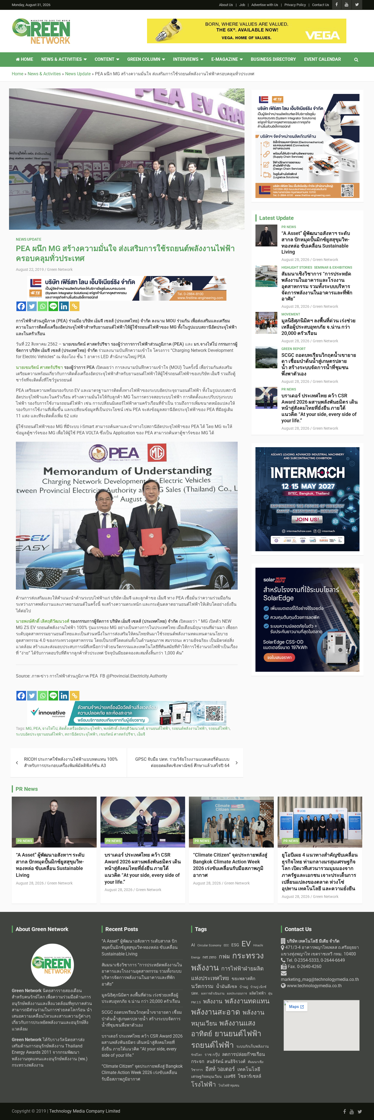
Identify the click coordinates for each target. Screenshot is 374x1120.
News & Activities (61, 59)
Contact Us (320, 5)
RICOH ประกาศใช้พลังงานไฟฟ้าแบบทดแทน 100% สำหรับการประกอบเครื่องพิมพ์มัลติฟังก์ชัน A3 (71, 762)
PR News (288, 227)
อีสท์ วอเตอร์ (220, 1069)
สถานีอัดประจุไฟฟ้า (81, 734)
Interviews (185, 59)
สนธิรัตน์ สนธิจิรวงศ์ (226, 1061)
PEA (37, 728)
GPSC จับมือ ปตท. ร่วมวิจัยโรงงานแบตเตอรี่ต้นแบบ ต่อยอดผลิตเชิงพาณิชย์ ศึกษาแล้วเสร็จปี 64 (182, 762)
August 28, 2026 (295, 259)
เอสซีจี (229, 1076)
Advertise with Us (264, 5)
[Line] (53, 306)
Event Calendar (322, 59)
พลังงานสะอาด (215, 1011)
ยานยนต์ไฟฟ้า (158, 728)
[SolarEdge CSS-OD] (307, 570)
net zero (209, 957)
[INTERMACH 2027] (307, 450)
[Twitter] (32, 306)
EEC (226, 945)
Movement (290, 314)
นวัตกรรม (202, 986)
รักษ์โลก (196, 1055)
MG (29, 728)
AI (193, 945)
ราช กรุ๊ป (212, 1054)
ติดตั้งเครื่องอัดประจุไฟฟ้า (80, 728)
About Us (226, 5)
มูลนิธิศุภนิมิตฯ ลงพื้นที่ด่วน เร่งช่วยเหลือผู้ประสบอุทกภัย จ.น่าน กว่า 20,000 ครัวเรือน (318, 327)
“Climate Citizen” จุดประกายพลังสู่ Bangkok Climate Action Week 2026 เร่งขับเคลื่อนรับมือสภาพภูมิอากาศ (142, 1073)
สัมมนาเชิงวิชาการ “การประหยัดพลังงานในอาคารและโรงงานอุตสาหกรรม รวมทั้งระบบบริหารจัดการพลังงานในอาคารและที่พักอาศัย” (316, 286)
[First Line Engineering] (126, 279)
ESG (235, 945)
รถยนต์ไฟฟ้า (219, 728)
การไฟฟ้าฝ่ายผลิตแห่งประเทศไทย (227, 973)
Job (242, 5)
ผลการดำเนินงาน (213, 993)
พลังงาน (212, 1001)
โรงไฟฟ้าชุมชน (228, 1085)
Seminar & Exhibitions (333, 267)
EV (246, 943)
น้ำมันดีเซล (226, 986)
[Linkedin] (64, 306)
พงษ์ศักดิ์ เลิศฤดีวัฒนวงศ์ (123, 728)
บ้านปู (244, 987)
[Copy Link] (74, 306)
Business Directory (273, 59)
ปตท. (195, 993)
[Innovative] (126, 704)
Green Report (293, 349)
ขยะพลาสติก (243, 978)
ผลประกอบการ (237, 993)
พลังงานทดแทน (247, 1001)
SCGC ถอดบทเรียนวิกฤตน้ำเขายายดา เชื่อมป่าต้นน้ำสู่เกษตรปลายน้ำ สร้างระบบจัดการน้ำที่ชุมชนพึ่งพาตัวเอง (318, 364)
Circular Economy (209, 945)
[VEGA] (246, 21)
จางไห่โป (49, 728)
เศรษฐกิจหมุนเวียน (206, 1076)
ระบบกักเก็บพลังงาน (252, 1046)
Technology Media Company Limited (84, 1111)
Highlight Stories (296, 267)
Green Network (60, 269)
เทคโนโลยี (248, 1069)
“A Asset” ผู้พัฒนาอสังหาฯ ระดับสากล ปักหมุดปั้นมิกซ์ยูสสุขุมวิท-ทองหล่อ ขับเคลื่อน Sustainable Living (315, 242)
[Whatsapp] (42, 306)
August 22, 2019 (30, 269)
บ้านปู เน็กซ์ (258, 987)
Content (104, 59)
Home (26, 59)
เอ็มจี (141, 734)
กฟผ (224, 956)
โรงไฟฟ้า (203, 1084)
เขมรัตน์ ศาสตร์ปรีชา (117, 734)
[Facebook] (21, 306)
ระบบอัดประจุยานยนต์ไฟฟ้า (39, 734)
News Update (28, 239)
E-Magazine (224, 59)
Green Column (143, 59)
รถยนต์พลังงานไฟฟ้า (189, 728)
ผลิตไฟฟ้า (257, 993)
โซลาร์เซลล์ (249, 1076)
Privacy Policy (295, 5)
